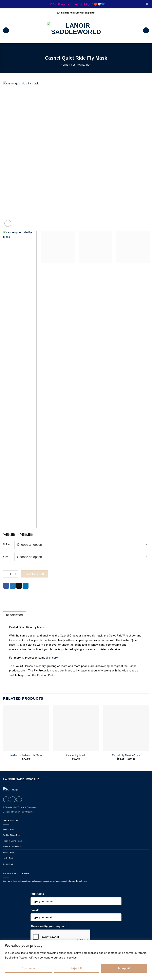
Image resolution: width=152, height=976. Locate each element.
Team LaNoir (8, 829)
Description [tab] (14, 615)
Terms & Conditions (12, 846)
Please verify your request (48, 926)
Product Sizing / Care (12, 841)
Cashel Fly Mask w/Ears (126, 755)
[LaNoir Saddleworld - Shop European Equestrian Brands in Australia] (76, 30)
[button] (6, 30)
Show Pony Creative (24, 812)
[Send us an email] (19, 799)
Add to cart (35, 573)
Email (34, 910)
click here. (52, 657)
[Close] (147, 943)
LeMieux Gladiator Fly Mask (26, 755)
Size (5, 556)
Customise (29, 968)
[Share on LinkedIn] (25, 586)
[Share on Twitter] (13, 586)
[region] (76, 958)
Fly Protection (81, 65)
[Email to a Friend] (19, 586)
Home (64, 65)
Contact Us (8, 864)
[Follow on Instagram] (13, 799)
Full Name (37, 893)
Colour (6, 544)
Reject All (76, 968)
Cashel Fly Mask (76, 755)
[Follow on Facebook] (6, 799)
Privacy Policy (9, 852)
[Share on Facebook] (6, 586)
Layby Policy (8, 858)
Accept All (124, 968)
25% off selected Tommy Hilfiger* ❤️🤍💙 (77, 4)
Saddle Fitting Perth (12, 835)
